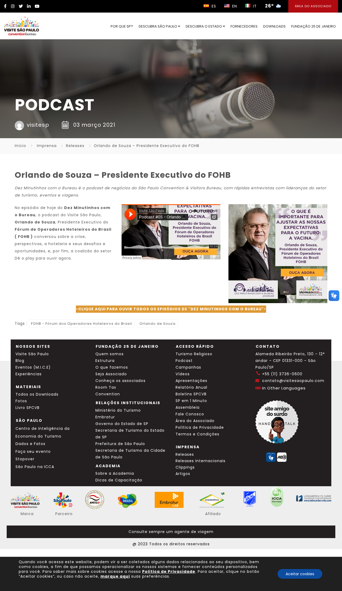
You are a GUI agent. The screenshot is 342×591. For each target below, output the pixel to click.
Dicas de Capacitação (118, 480)
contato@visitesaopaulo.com (293, 380)
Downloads (274, 26)
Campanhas (188, 367)
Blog (19, 360)
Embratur (105, 417)
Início (20, 145)
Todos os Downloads (37, 394)
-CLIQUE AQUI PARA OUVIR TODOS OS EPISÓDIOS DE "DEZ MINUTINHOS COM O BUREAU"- (171, 309)
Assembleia (188, 407)
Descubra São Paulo (158, 26)
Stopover (24, 459)
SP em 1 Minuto (191, 400)
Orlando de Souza (157, 323)
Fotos (21, 401)
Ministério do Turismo (118, 410)
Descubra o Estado (204, 26)
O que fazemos (111, 367)
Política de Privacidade (200, 427)
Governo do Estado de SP (121, 423)
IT (254, 6)
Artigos (183, 473)
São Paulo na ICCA (34, 466)
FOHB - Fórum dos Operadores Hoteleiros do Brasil (81, 323)
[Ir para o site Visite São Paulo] (21, 26)
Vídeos (183, 374)
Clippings (185, 467)
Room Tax (105, 387)
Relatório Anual (191, 387)
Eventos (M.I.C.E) (33, 367)
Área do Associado (313, 6)
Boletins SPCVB (191, 394)
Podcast (184, 360)
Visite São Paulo (32, 354)
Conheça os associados (120, 380)
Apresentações (191, 380)
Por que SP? (122, 26)
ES (213, 6)
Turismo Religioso (194, 354)
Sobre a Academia (114, 473)
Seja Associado (111, 374)
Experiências (28, 374)
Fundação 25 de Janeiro (313, 26)
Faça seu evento (33, 451)
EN (234, 6)
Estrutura (105, 360)
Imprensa (47, 145)
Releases (75, 145)
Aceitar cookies (300, 574)
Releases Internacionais (201, 460)
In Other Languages (284, 388)
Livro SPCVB (27, 407)
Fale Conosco (190, 414)
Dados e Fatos (30, 443)
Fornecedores (244, 26)
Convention (107, 394)
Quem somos (109, 354)
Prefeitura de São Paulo (120, 443)
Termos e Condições (197, 434)
